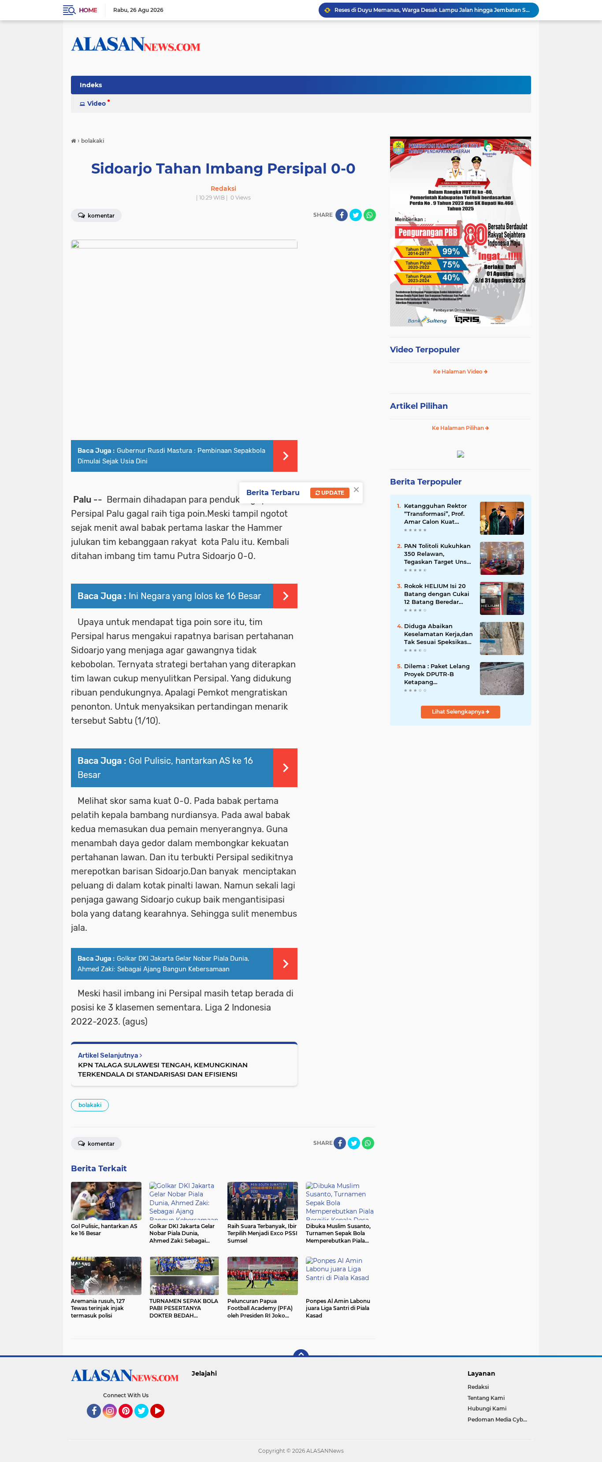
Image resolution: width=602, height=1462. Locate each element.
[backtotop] (301, 1357)
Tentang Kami (486, 1398)
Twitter (145, 1422)
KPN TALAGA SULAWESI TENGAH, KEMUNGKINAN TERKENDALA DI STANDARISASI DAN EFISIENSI (163, 1069)
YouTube (163, 1422)
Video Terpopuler (425, 350)
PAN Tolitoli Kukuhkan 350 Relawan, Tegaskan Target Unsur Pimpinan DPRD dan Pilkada (438, 554)
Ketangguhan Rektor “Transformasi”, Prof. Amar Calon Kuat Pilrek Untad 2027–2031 (435, 514)
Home (88, 10)
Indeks (91, 85)
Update (332, 492)
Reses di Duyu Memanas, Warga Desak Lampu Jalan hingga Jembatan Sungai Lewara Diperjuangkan (432, 10)
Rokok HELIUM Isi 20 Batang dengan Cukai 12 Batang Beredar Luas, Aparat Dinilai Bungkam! (436, 594)
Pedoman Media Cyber (498, 1419)
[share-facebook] (341, 215)
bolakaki (89, 1105)
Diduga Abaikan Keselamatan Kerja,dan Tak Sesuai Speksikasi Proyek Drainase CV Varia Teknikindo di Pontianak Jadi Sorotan (438, 634)
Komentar (100, 215)
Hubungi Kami (487, 1408)
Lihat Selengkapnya (459, 711)
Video (96, 103)
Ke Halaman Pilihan (458, 428)
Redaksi (478, 1387)
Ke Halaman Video (458, 371)
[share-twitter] (355, 215)
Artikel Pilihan (419, 406)
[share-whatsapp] (370, 215)
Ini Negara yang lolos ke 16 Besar (195, 596)
